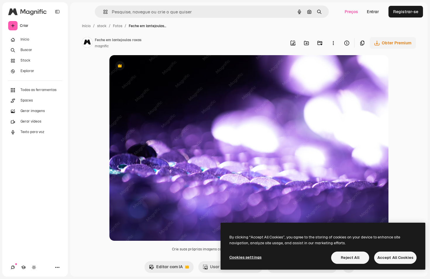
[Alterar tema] (34, 267)
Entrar (373, 11)
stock (101, 26)
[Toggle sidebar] (57, 11)
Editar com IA (166, 268)
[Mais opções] (333, 43)
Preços (351, 11)
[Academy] (23, 267)
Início (86, 26)
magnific (102, 46)
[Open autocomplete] (103, 12)
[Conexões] (13, 267)
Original (147, 66)
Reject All (350, 257)
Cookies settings (245, 257)
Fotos (117, 26)
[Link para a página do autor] (87, 43)
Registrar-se (405, 11)
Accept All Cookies (395, 257)
